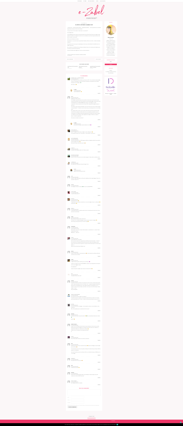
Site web (69, 402)
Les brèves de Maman (82, 54)
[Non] (181, 424)
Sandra (72, 184)
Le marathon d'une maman (75, 54)
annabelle (73, 358)
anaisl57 (72, 198)
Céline (72, 336)
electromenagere (74, 138)
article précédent (70, 59)
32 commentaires (69, 55)
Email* (111, 61)
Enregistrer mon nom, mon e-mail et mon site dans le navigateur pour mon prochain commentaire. (84, 405)
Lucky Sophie (73, 191)
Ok (117, 424)
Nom (68, 397)
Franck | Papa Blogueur (75, 294)
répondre (99, 86)
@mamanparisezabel (91, 418)
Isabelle (72, 208)
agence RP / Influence (110, 93)
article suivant (98, 59)
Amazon (111, 70)
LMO (72, 273)
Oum (72, 176)
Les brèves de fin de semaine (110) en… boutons (95, 67)
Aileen (72, 237)
